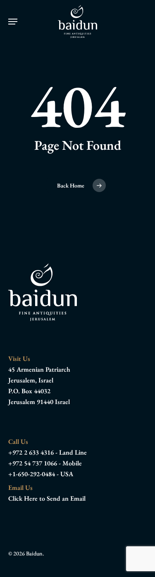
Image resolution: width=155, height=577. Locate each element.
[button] (12, 21)
